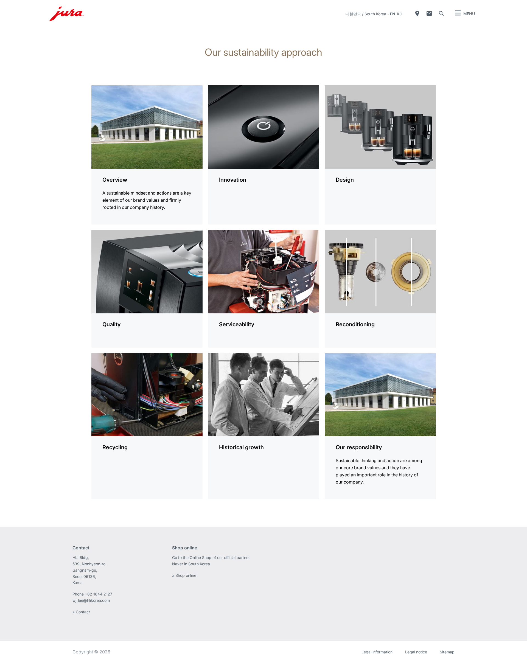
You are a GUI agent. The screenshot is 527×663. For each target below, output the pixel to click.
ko (399, 14)
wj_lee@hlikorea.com (91, 600)
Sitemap (447, 652)
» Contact (81, 611)
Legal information (377, 652)
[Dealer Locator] (417, 13)
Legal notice (416, 652)
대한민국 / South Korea (366, 14)
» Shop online (184, 575)
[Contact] (429, 13)
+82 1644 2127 (99, 594)
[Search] (441, 13)
